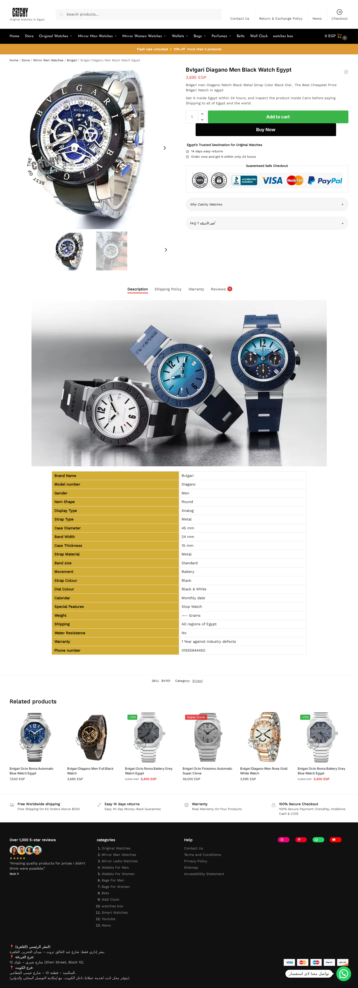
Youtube (108, 919)
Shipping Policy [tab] (168, 289)
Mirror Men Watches (48, 60)
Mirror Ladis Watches (120, 861)
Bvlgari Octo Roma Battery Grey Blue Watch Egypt (321, 771)
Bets (105, 893)
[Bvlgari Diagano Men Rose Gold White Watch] (265, 737)
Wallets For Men (115, 867)
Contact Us (239, 18)
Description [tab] (137, 289)
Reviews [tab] (221, 289)
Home (13, 60)
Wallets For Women (118, 874)
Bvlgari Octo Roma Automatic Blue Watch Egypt (32, 771)
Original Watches (116, 848)
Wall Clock (110, 899)
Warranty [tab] (196, 289)
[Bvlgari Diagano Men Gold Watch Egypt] (345, 71)
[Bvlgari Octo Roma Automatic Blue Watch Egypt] (35, 737)
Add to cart (278, 116)
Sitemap (191, 867)
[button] (336, 36)
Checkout (339, 18)
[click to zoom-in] (91, 147)
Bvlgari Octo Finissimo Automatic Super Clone (208, 771)
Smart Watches (115, 912)
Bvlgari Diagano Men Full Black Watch (90, 771)
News (317, 18)
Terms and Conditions (202, 855)
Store (26, 60)
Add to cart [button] (35, 789)
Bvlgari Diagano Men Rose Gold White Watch (263, 771)
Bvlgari (72, 60)
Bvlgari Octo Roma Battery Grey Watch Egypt (148, 771)
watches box (112, 906)
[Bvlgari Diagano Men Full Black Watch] (92, 737)
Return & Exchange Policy (280, 18)
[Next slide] (164, 148)
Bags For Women (116, 887)
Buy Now (265, 129)
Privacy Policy (195, 861)
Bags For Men (113, 880)
